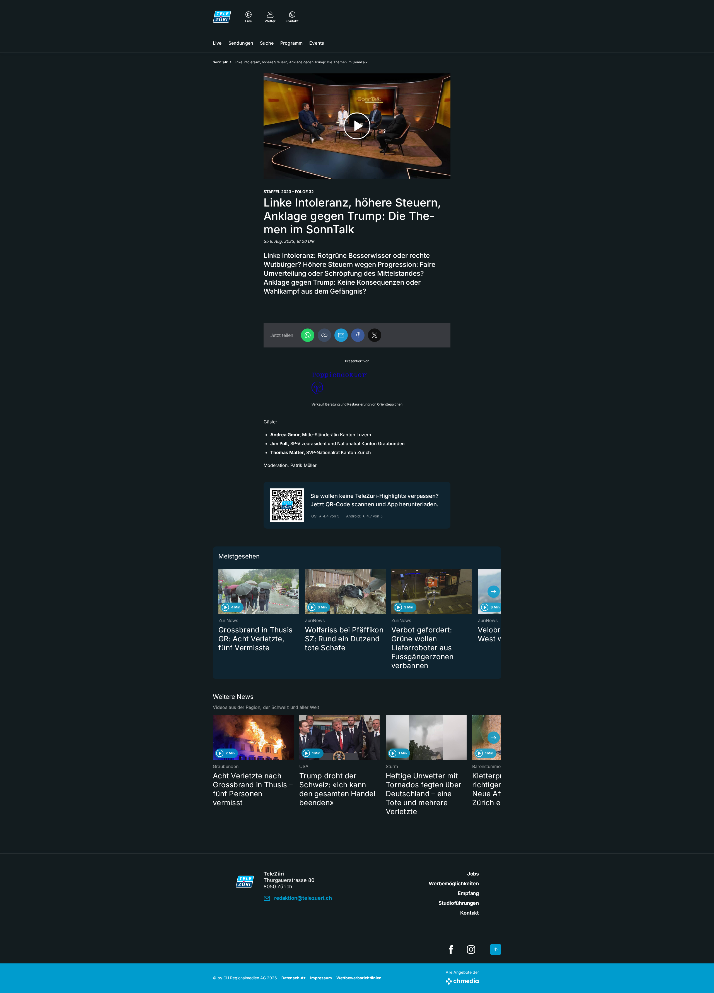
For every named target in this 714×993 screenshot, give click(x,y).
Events (316, 43)
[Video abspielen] (357, 126)
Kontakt (469, 913)
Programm (291, 43)
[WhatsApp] (307, 335)
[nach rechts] (494, 592)
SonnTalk (220, 62)
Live (217, 43)
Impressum (321, 977)
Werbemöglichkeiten (454, 883)
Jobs (473, 874)
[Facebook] (358, 335)
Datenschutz (293, 977)
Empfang (468, 893)
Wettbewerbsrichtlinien (359, 977)
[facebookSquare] (451, 949)
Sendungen (240, 43)
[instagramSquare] (471, 949)
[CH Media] (462, 980)
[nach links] (220, 592)
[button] (324, 335)
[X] (374, 335)
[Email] (341, 335)
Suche (267, 43)
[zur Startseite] (222, 16)
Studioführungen (458, 903)
